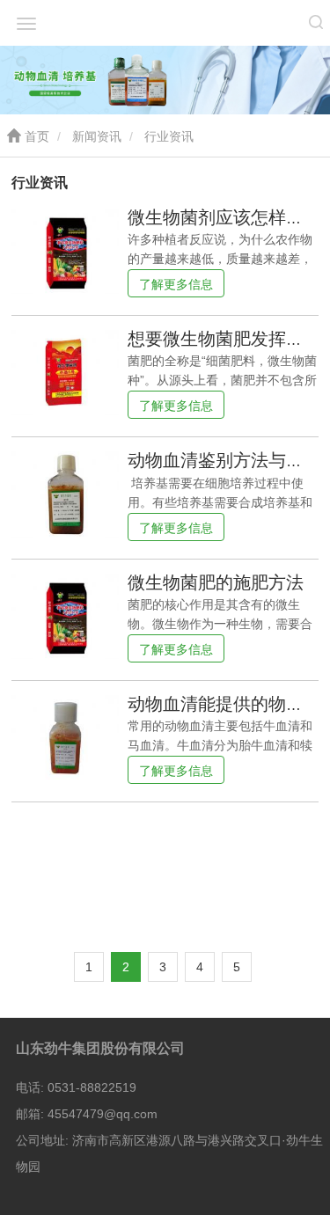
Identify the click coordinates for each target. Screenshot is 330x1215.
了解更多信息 (176, 284)
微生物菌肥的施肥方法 (216, 582)
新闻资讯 (96, 136)
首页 (35, 136)
